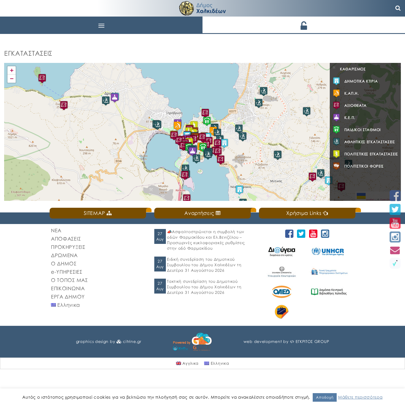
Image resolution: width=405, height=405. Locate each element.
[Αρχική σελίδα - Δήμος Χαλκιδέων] (202, 7)
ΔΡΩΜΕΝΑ (64, 255)
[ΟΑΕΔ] (282, 291)
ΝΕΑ (56, 230)
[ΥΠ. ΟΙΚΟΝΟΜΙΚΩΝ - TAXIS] (329, 271)
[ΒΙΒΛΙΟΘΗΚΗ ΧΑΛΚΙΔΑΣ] (329, 291)
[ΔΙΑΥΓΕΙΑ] (282, 251)
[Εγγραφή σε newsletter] (395, 250)
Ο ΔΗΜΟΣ (64, 263)
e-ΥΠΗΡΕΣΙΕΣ (66, 272)
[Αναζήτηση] (398, 8)
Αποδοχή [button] (324, 397)
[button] (206, 121)
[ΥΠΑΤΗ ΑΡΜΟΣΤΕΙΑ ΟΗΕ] (329, 251)
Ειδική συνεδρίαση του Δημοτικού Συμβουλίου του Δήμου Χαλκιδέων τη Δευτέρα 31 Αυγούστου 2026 (204, 265)
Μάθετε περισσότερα (360, 397)
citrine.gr (132, 341)
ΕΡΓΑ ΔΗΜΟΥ (68, 297)
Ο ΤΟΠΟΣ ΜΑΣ (69, 280)
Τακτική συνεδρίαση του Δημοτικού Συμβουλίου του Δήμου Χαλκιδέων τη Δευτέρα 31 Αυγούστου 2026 (204, 287)
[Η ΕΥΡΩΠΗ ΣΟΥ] (282, 312)
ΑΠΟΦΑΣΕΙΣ (66, 239)
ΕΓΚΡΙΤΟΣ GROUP (312, 341)
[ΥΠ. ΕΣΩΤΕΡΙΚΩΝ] (282, 271)
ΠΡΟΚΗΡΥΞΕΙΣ (68, 247)
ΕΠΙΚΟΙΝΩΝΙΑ (68, 288)
